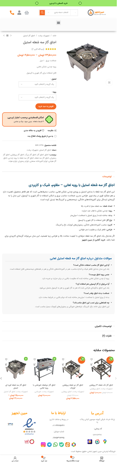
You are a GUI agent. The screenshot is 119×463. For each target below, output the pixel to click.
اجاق (46, 154)
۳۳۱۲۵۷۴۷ (60, 425)
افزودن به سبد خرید (45, 106)
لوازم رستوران (23, 161)
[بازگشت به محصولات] (7, 35)
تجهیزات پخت (43, 35)
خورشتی (38, 391)
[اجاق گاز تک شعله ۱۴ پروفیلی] (101, 368)
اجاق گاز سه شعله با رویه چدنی (21, 158)
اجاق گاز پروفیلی (17, 154)
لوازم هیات (12, 161)
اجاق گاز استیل (29, 35)
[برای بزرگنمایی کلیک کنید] (109, 82)
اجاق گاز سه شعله (42, 158)
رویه (54, 91)
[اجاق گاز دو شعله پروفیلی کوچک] (72, 368)
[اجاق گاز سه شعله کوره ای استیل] (15, 368)
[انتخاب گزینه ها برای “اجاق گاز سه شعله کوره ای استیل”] (6, 364)
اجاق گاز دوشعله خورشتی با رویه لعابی (44, 386)
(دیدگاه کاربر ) (38, 49)
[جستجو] (42, 12)
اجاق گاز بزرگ (30, 154)
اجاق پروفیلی (95, 388)
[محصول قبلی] (11, 35)
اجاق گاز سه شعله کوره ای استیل (15, 386)
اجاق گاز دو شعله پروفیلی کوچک (72, 386)
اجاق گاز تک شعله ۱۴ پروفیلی (101, 385)
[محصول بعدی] (4, 35)
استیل (54, 79)
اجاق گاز (40, 154)
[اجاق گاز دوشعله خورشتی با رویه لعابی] (44, 368)
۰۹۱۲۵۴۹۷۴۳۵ (58, 437)
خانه (54, 35)
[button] (58, 22)
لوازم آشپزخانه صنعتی (38, 161)
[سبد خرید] (26, 12)
